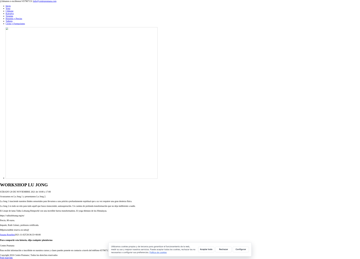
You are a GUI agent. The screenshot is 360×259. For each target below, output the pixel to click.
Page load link (6, 257)
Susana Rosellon (7, 234)
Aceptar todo (206, 249)
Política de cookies (158, 252)
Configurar (241, 249)
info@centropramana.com (44, 1)
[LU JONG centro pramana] (82, 178)
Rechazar (223, 249)
